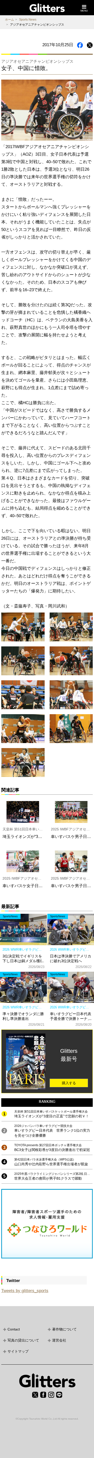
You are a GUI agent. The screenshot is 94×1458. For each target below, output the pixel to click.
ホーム (9, 19)
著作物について (64, 1329)
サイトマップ (18, 1351)
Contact (14, 1329)
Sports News (27, 19)
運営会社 (59, 1340)
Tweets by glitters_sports (24, 1290)
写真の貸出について (23, 1340)
